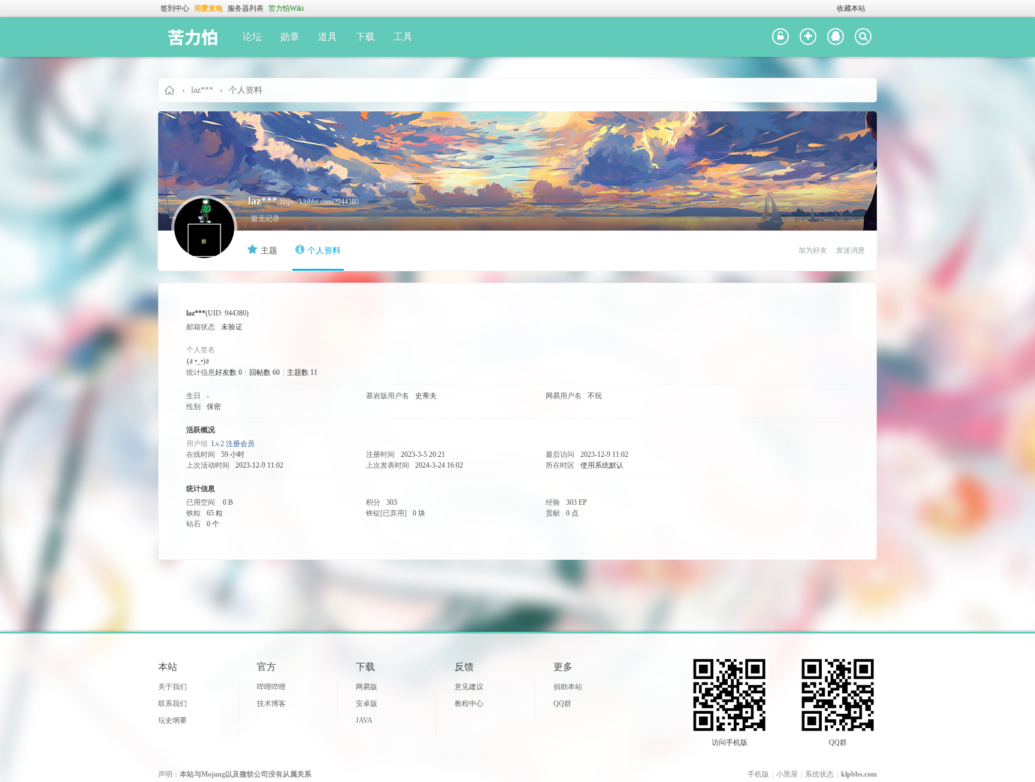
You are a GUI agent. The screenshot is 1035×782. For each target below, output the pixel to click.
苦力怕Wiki (286, 8)
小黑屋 (787, 774)
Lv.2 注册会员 (233, 444)
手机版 (758, 774)
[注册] (808, 37)
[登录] (780, 37)
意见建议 (469, 687)
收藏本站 (851, 8)
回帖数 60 (264, 372)
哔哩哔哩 (271, 687)
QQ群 (562, 703)
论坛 (252, 37)
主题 (269, 250)
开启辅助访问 (831, 8)
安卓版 (366, 703)
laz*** (202, 90)
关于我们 (172, 687)
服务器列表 (246, 8)
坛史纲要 (172, 720)
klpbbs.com (859, 774)
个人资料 (324, 250)
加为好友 (812, 250)
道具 (327, 37)
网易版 (366, 687)
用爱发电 (208, 8)
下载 (365, 37)
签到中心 (175, 8)
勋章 (289, 37)
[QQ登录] (835, 37)
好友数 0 (228, 372)
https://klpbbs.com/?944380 (319, 202)
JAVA (364, 720)
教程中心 (469, 703)
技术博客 (271, 703)
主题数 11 (302, 372)
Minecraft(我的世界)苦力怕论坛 (170, 90)
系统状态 (819, 774)
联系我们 (172, 703)
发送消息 (850, 250)
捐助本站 (567, 687)
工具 (403, 37)
